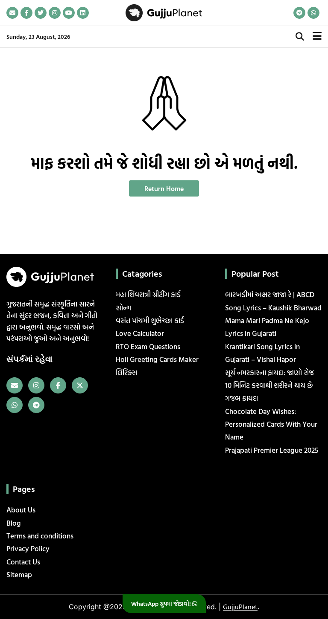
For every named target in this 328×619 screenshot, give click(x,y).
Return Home (164, 188)
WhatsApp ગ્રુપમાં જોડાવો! (161, 603)
